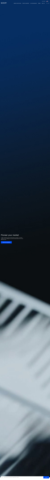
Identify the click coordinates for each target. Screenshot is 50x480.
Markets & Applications (17, 3)
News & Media (43, 1)
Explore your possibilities (6, 242)
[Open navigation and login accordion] (48, 3)
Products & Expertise (25, 3)
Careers (39, 3)
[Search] (47, 3)
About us (43, 3)
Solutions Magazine (33, 3)
